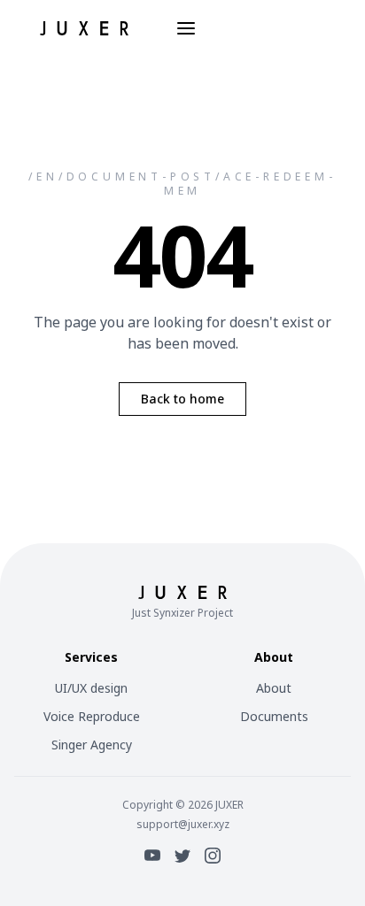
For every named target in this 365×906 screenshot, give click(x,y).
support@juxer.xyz (182, 824)
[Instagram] (213, 856)
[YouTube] (152, 856)
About (273, 688)
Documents (274, 716)
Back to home (182, 398)
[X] (182, 856)
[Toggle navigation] (186, 28)
